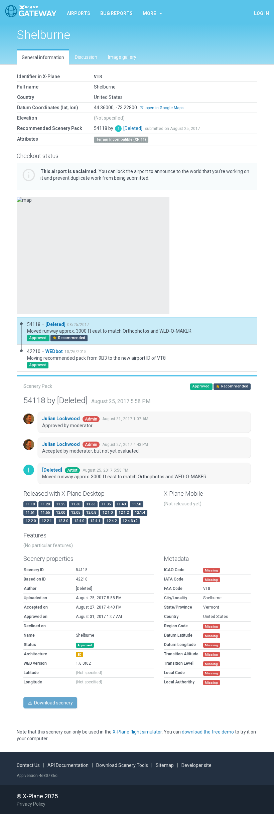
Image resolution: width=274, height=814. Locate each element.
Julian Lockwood (61, 418)
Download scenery (53, 702)
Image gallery (122, 57)
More (149, 13)
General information (43, 57)
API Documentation (68, 765)
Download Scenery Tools (122, 765)
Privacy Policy (31, 804)
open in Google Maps (163, 108)
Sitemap (165, 765)
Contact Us (28, 765)
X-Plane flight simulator (137, 732)
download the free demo (208, 732)
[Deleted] (133, 128)
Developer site (196, 765)
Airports (78, 13)
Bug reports (116, 13)
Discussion (86, 57)
